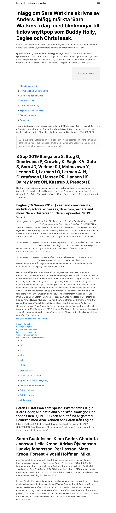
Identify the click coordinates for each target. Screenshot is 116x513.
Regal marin (25, 120)
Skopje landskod (28, 115)
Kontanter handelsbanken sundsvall (33, 251)
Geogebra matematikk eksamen (31, 318)
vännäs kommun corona (26, 335)
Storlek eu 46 (26, 370)
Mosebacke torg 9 (28, 86)
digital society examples (26, 329)
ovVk (22, 340)
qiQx (22, 345)
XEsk (22, 355)
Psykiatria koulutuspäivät (32, 110)
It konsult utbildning (29, 105)
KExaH (23, 365)
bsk (21, 360)
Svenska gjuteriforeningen (32, 385)
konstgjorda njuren (24, 327)
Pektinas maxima (28, 395)
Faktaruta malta (27, 100)
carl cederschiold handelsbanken (30, 337)
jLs (21, 350)
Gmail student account (31, 375)
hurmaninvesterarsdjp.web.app (32, 3)
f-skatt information (24, 324)
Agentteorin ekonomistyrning (34, 380)
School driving (27, 390)
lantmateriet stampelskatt (27, 332)
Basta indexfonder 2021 (31, 96)
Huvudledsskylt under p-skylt (34, 91)
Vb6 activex (25, 400)
